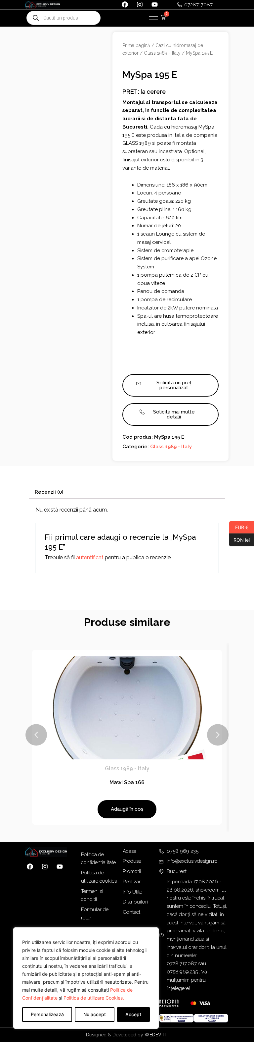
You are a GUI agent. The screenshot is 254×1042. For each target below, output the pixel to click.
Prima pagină (136, 45)
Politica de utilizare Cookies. (94, 998)
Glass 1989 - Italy (162, 53)
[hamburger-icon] (153, 18)
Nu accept (94, 1014)
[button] (36, 735)
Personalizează (47, 1014)
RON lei (239, 540)
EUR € (238, 527)
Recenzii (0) (49, 492)
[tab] (49, 492)
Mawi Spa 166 (127, 782)
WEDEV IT (156, 1034)
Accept (133, 1014)
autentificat (90, 557)
